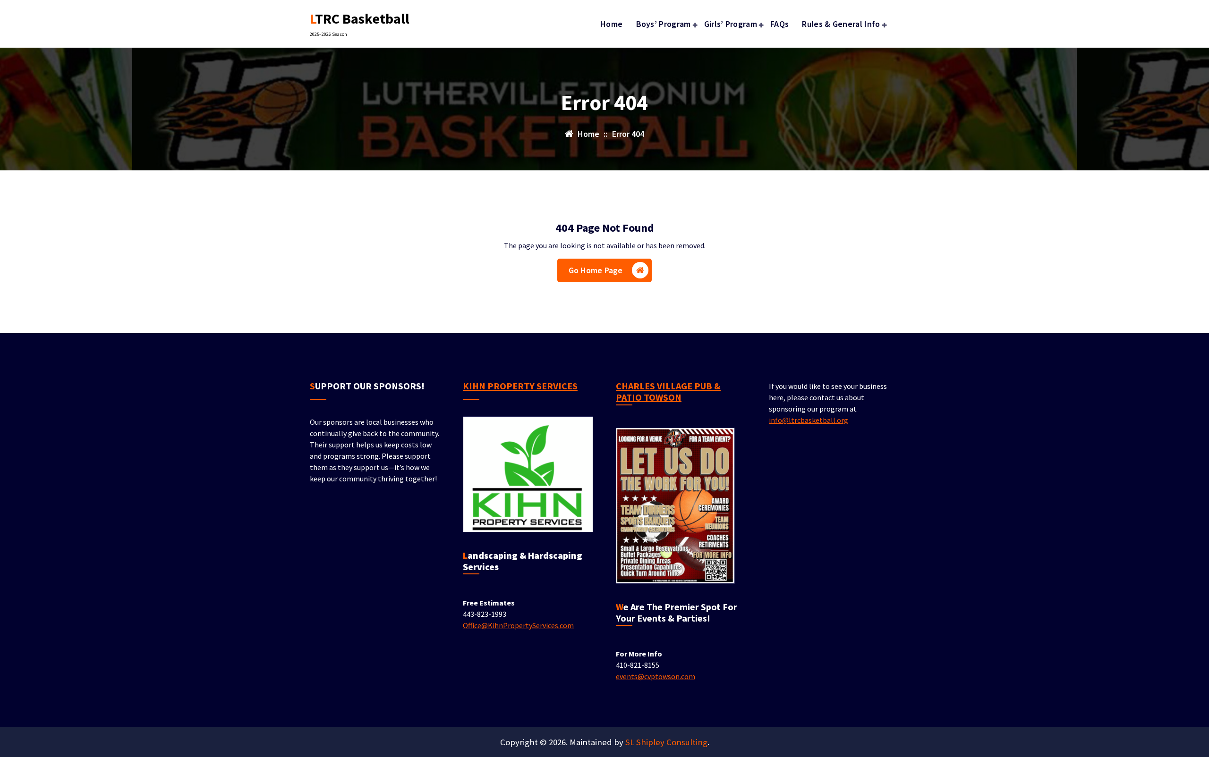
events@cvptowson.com (655, 676)
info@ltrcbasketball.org (808, 420)
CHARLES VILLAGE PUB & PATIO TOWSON (668, 391)
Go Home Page (596, 270)
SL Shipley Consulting (666, 742)
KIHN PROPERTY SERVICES (520, 386)
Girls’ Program (730, 23)
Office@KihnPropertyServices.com (518, 625)
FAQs (779, 23)
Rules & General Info (841, 23)
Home (611, 23)
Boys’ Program (663, 23)
